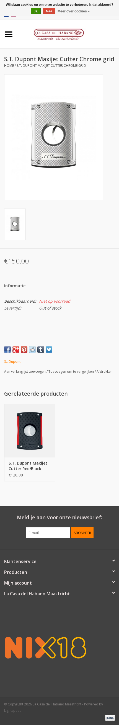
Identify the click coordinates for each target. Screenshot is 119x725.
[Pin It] (24, 349)
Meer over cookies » (74, 11)
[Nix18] (59, 647)
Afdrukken (105, 371)
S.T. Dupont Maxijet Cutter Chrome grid (51, 65)
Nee (49, 11)
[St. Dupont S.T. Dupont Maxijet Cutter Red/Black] (29, 430)
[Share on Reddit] (32, 349)
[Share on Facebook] (7, 349)
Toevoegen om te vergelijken (71, 371)
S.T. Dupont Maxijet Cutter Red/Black (28, 465)
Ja (36, 11)
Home (9, 65)
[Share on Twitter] (49, 349)
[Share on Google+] (15, 349)
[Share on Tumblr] (40, 349)
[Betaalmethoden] (109, 717)
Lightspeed (13, 710)
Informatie (14, 285)
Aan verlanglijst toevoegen (25, 371)
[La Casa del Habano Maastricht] (68, 33)
